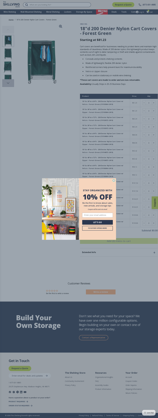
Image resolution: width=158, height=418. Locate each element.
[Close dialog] (114, 180)
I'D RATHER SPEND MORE (97, 228)
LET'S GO (97, 222)
